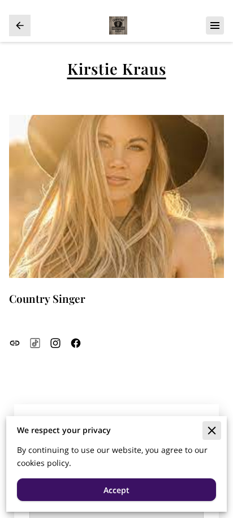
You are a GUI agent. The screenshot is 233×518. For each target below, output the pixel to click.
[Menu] (215, 25)
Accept (116, 490)
